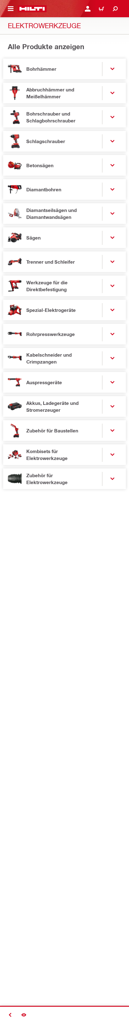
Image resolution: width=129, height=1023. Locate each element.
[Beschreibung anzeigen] (24, 1015)
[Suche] (115, 9)
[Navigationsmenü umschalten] (11, 9)
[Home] (32, 8)
